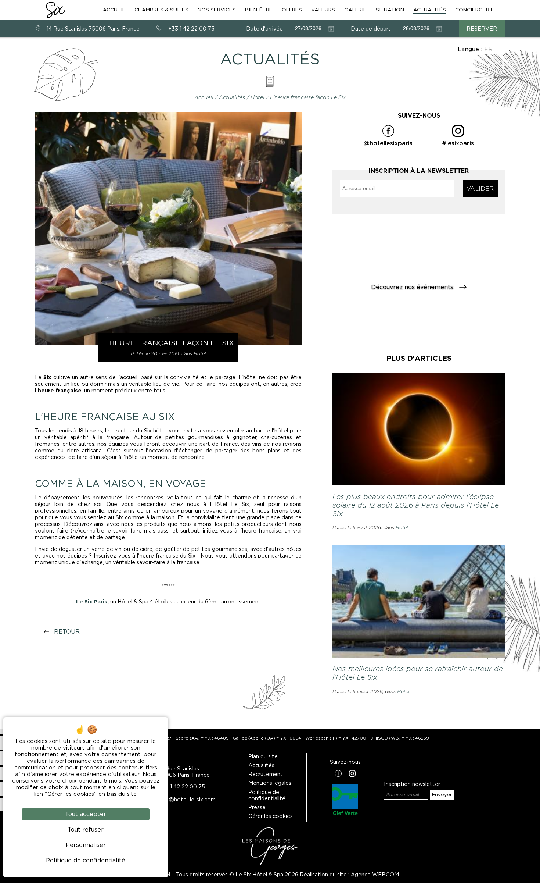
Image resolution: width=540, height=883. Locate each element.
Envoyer (442, 794)
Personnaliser (86, 844)
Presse (257, 807)
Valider (480, 188)
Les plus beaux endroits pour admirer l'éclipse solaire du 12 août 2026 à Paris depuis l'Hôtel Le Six (415, 505)
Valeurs (323, 10)
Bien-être (259, 10)
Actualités (429, 10)
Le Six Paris (91, 601)
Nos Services (217, 10)
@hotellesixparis (388, 143)
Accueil (114, 10)
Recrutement (265, 774)
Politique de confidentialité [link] (85, 860)
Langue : (475, 49)
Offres (292, 10)
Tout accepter (85, 814)
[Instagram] (352, 774)
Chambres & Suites (161, 10)
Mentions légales (269, 783)
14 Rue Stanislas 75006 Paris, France (93, 28)
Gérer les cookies (270, 816)
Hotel (258, 97)
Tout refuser (86, 829)
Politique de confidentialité (266, 795)
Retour (66, 631)
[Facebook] (338, 774)
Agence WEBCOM (375, 874)
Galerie (355, 10)
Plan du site (263, 756)
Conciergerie (474, 10)
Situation (390, 10)
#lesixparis (458, 143)
